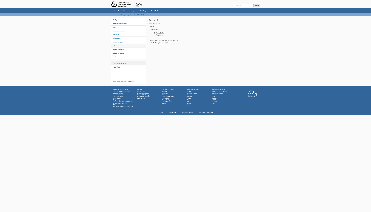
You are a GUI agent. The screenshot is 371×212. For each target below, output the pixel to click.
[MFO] (126, 4)
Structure (189, 96)
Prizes (114, 27)
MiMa (213, 96)
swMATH (214, 100)
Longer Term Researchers (120, 23)
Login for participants (118, 53)
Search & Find (141, 91)
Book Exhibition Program (143, 96)
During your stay (117, 98)
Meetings (115, 20)
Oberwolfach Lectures (217, 93)
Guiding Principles (192, 93)
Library (132, 11)
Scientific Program (142, 11)
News (188, 105)
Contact (189, 103)
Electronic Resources (143, 93)
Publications (116, 35)
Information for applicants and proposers (123, 101)
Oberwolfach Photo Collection (219, 91)
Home (112, 15)
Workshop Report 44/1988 (160, 43)
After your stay (116, 100)
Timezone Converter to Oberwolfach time (123, 81)
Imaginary (214, 98)
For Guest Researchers (120, 11)
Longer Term (165, 93)
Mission (189, 91)
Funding (189, 98)
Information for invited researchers (121, 91)
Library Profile (141, 98)
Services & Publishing (143, 95)
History (189, 95)
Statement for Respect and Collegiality (123, 106)
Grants (114, 57)
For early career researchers (120, 103)
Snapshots (214, 95)
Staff (188, 101)
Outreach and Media (171, 11)
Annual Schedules (135, 15)
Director (189, 100)
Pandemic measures (118, 93)
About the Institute (156, 11)
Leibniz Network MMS (118, 31)
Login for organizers (118, 49)
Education (214, 101)
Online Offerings (117, 38)
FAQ (114, 105)
